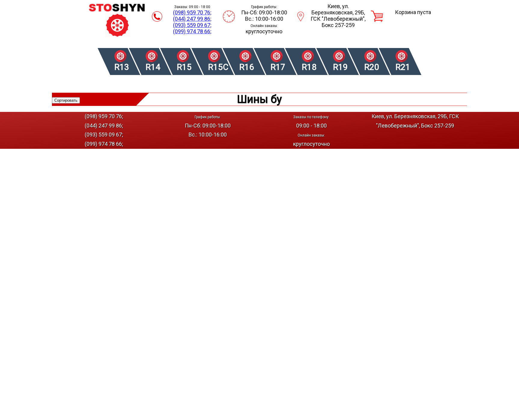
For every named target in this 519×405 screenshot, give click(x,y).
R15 (184, 67)
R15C (218, 67)
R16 (246, 67)
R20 (371, 67)
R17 (278, 67)
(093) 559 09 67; (192, 25)
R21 (403, 67)
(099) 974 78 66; (192, 31)
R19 (340, 67)
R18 (309, 67)
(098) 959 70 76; (192, 12)
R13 (121, 67)
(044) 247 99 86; (192, 19)
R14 (153, 67)
